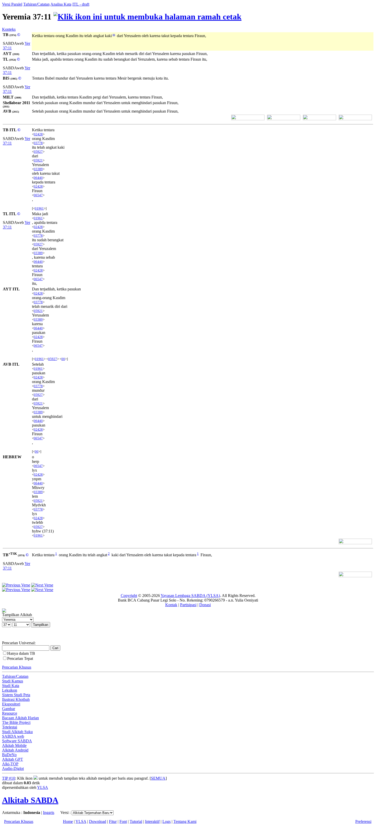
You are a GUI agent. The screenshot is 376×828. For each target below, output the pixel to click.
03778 (38, 143)
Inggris (48, 812)
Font (123, 821)
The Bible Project (16, 722)
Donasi (205, 605)
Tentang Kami (184, 821)
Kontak (171, 605)
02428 (38, 134)
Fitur (113, 821)
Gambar (8, 708)
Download (97, 821)
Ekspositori (11, 704)
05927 (38, 152)
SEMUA (158, 778)
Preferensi (363, 821)
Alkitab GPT (12, 759)
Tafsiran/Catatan (36, 4)
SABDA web (13, 736)
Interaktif (152, 821)
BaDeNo (9, 755)
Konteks (9, 29)
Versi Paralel (12, 4)
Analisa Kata (60, 4)
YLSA (42, 787)
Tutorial (136, 821)
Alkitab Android (15, 750)
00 (63, 359)
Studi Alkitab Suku (17, 731)
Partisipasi (188, 605)
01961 (39, 208)
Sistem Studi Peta (16, 695)
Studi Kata (10, 685)
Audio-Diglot (13, 768)
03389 (38, 169)
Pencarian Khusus (16, 667)
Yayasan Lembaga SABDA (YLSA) (190, 595)
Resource (9, 713)
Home (68, 821)
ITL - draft (80, 4)
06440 (38, 178)
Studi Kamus (12, 681)
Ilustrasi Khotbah (16, 699)
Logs (166, 821)
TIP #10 (8, 778)
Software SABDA (17, 741)
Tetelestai (9, 727)
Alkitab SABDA (30, 800)
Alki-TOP (10, 764)
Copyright (129, 595)
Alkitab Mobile (14, 745)
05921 (38, 160)
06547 (38, 195)
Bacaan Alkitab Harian (20, 718)
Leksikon (9, 690)
